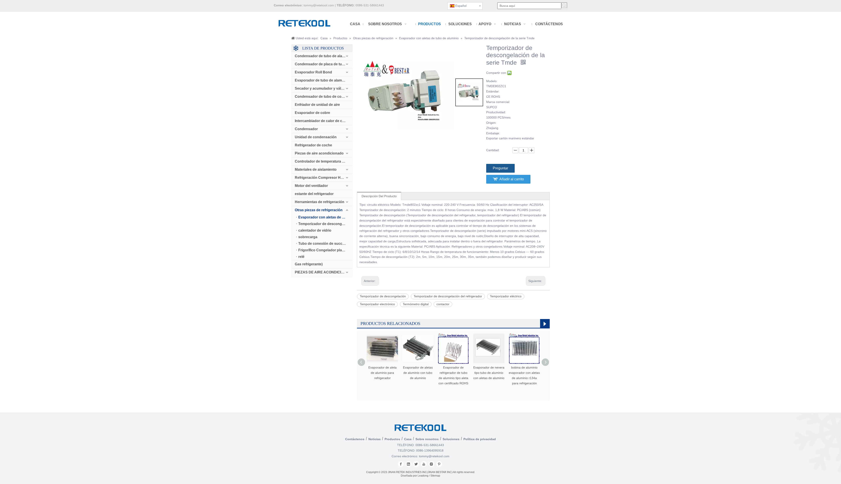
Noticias (374, 439)
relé (301, 257)
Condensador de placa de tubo (320, 64)
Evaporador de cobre (312, 113)
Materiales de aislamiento (316, 169)
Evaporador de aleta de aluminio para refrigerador (382, 373)
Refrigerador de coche (313, 145)
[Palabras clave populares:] (564, 5)
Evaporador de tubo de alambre (321, 80)
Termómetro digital (416, 304)
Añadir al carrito (511, 179)
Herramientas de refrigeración (319, 202)
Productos (392, 439)
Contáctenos (354, 439)
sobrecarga (307, 237)
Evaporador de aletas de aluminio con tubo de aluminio (418, 373)
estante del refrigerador (314, 194)
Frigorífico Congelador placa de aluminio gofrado (325, 250)
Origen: (491, 122)
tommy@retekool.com (319, 5)
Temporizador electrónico (377, 304)
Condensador (306, 129)
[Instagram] (431, 464)
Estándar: (493, 91)
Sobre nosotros (427, 439)
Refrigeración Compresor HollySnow (324, 177)
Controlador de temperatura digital (323, 161)
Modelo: (491, 81)
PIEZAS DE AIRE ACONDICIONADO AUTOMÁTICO (324, 272)
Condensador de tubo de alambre (323, 56)
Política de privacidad (479, 439)
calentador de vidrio (314, 230)
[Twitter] (416, 464)
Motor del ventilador (311, 186)
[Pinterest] (439, 464)
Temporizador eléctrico (505, 296)
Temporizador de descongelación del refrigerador (448, 296)
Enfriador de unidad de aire (317, 104)
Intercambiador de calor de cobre (322, 121)
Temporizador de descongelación (325, 224)
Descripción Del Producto (379, 196)
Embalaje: (493, 133)
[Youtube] (424, 464)
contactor (442, 304)
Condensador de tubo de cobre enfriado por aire (324, 96)
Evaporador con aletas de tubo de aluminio (325, 217)
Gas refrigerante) (309, 264)
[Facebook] (401, 464)
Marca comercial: (498, 102)
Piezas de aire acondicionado (319, 153)
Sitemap (435, 475)
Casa (408, 439)
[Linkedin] (408, 464)
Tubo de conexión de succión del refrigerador (325, 243)
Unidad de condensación (316, 137)
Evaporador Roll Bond (313, 72)
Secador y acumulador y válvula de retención (324, 88)
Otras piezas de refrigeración (319, 210)
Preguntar (500, 168)
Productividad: (496, 112)
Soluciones (451, 439)
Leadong (423, 475)
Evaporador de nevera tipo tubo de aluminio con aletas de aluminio (488, 373)
